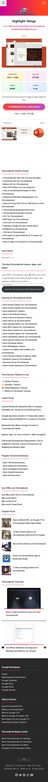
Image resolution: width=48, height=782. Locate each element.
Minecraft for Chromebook (15, 184)
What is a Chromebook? (13, 709)
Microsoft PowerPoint (12, 504)
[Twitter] (20, 775)
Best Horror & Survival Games (17, 321)
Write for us (25, 769)
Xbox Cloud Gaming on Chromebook (19, 365)
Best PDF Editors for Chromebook (19, 187)
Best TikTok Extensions (14, 462)
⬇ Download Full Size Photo (24, 107)
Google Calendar (9, 680)
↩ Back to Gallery (24, 131)
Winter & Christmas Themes (18, 391)
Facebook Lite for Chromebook (17, 181)
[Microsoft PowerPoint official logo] (39, 140)
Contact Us (20, 765)
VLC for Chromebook (13, 216)
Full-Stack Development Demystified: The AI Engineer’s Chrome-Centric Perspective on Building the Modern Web (22, 444)
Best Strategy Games (13, 343)
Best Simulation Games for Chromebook (21, 337)
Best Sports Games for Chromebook (20, 340)
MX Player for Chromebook (15, 219)
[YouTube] (31, 775)
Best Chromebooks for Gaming (16, 738)
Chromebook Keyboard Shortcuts (18, 210)
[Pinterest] (24, 775)
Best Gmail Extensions (13, 472)
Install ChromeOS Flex (12, 706)
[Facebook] (16, 775)
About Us (10, 765)
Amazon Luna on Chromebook (17, 359)
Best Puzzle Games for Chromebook (20, 333)
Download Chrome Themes (14, 722)
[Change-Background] (9, 140)
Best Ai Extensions (11, 475)
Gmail (4, 674)
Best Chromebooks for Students (17, 742)
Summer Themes (13, 384)
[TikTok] (27, 775)
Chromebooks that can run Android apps (22, 178)
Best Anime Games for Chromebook (19, 305)
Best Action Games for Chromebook (20, 308)
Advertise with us (11, 769)
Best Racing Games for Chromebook (20, 324)
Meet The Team (34, 765)
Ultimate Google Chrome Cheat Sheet (20, 226)
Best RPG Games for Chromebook (19, 327)
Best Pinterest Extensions (15, 466)
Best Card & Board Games (15, 314)
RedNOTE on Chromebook (15, 229)
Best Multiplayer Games (14, 346)
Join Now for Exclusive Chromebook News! (23, 289)
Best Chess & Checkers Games (17, 317)
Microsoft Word (9, 498)
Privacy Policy (38, 769)
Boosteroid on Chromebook (16, 362)
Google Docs (7, 683)
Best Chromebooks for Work (15, 745)
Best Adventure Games (14, 311)
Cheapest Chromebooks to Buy (16, 748)
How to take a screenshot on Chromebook (22, 242)
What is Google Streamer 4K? (15, 716)
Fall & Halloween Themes (16, 388)
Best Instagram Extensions (15, 469)
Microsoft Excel (9, 501)
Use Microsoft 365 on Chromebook (18, 495)
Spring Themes (12, 381)
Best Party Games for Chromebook (19, 330)
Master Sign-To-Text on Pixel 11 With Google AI (24, 434)
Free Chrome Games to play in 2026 (19, 356)
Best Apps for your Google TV (15, 719)
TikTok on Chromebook (14, 232)
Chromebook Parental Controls (17, 213)
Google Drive (8, 687)
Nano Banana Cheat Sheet (14, 677)
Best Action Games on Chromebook (29, 544)
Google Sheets (8, 690)
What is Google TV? (11, 712)
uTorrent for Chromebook (15, 222)
